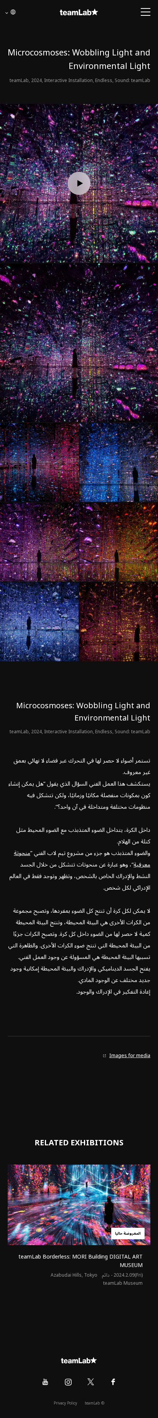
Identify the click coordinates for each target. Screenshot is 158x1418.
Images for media (129, 1056)
